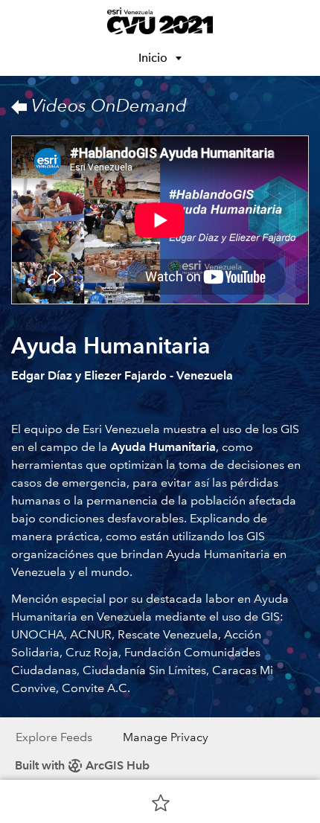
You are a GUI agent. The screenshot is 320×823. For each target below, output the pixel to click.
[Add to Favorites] (160, 802)
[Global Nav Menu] (20, 20)
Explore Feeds (54, 737)
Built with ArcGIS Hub (82, 765)
